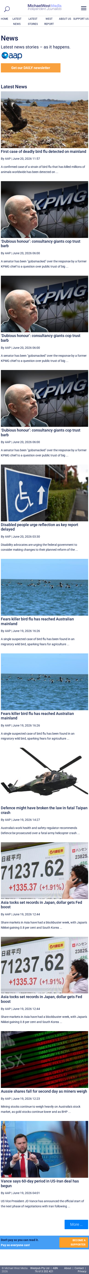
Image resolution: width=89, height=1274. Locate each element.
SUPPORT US (81, 18)
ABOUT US (65, 18)
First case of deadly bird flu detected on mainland (43, 151)
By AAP (6, 158)
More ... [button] (76, 1224)
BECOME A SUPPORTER (78, 1242)
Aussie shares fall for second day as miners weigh (44, 1091)
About (68, 1268)
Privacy (82, 1271)
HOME (4, 18)
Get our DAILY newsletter (30, 68)
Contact (79, 1268)
